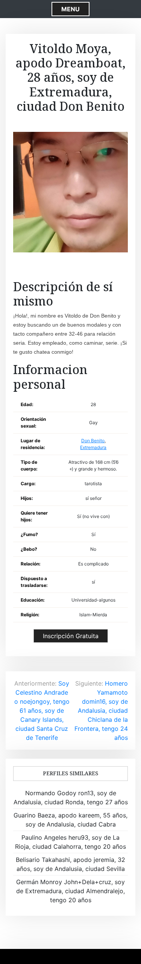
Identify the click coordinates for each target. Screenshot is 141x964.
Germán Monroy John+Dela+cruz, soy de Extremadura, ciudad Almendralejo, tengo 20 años (70, 891)
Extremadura (93, 447)
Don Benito (93, 440)
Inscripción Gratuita (71, 636)
